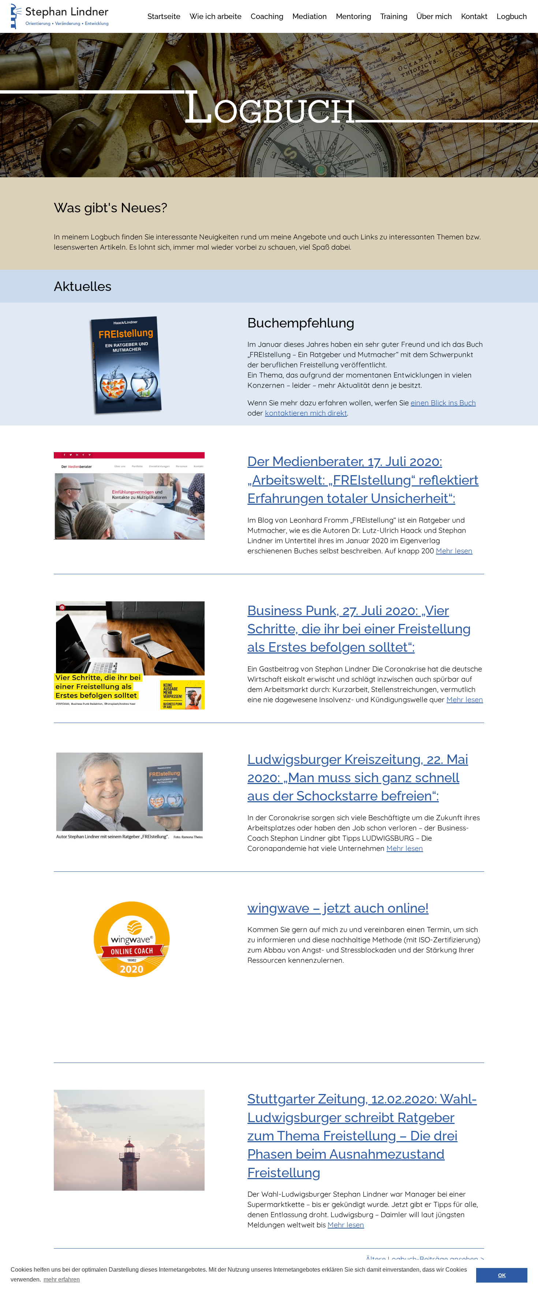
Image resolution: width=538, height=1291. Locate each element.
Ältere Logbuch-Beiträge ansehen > (425, 1259)
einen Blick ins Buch (443, 402)
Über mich (434, 16)
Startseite (163, 16)
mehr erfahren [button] (62, 1279)
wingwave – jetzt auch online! (338, 908)
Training (393, 16)
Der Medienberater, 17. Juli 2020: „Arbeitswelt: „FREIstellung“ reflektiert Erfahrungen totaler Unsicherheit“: (363, 480)
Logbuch (512, 16)
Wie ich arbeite (216, 16)
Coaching (267, 16)
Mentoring (353, 16)
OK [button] (502, 1275)
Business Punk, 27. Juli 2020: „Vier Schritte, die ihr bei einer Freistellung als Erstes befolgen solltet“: (359, 629)
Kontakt (474, 16)
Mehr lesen (454, 550)
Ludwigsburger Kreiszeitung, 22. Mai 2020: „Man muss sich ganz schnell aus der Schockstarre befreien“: (357, 777)
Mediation (309, 16)
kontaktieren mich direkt (306, 412)
